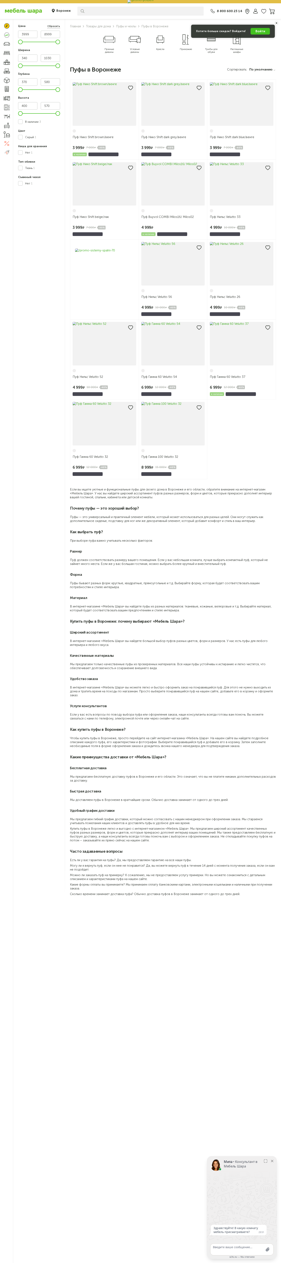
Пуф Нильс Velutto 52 (88, 377)
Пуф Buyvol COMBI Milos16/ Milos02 (167, 217)
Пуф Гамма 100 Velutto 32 (159, 457)
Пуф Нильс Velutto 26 (225, 297)
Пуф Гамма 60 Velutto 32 (90, 457)
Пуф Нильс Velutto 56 (156, 297)
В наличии (33, 122)
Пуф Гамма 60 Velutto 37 (227, 377)
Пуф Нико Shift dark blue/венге (232, 137)
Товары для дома (98, 26)
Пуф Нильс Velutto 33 (225, 217)
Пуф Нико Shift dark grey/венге (163, 137)
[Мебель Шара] (23, 11)
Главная (75, 26)
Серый (30, 137)
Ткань (30, 168)
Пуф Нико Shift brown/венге (93, 137)
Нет (29, 152)
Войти (260, 31)
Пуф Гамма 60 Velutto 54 (159, 377)
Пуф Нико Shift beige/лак (91, 217)
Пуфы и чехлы (126, 26)
